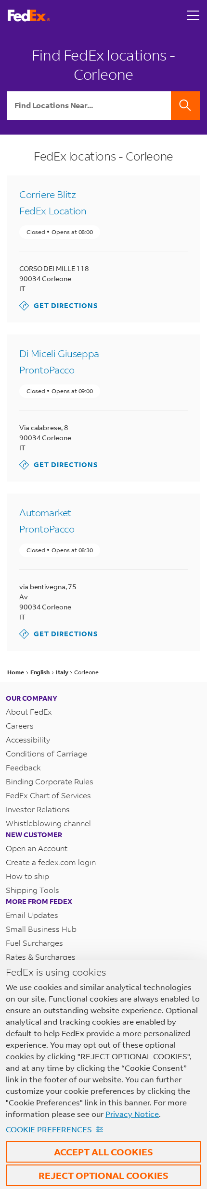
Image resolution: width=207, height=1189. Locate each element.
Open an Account (36, 848)
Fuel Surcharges (34, 943)
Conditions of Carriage (46, 753)
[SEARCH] (185, 105)
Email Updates (32, 915)
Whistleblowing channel (48, 823)
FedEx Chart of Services (48, 795)
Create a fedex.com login (51, 862)
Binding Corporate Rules (49, 781)
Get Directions (58, 305)
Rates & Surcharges (41, 957)
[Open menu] (193, 15)
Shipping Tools (32, 890)
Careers (20, 725)
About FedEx (29, 711)
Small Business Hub (41, 929)
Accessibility (28, 739)
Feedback (23, 767)
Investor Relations (38, 809)
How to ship (27, 876)
